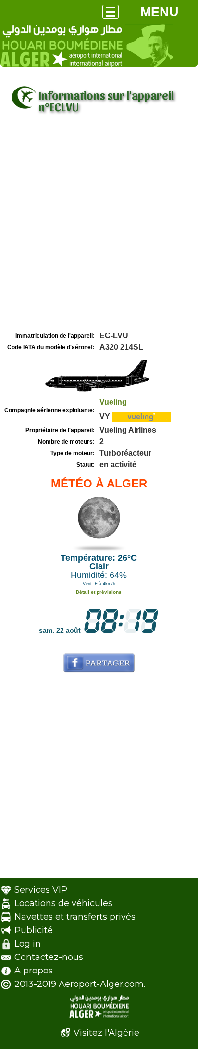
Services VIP (40, 889)
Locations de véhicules (63, 903)
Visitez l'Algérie (106, 1032)
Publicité (33, 930)
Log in (27, 943)
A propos (33, 970)
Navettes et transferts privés (75, 916)
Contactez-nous (48, 957)
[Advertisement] (99, 226)
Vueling (113, 402)
